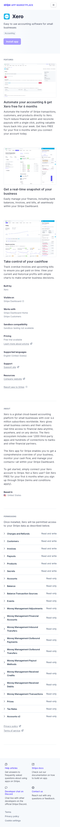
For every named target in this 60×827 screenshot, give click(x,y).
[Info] (23, 301)
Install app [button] (12, 41)
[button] (30, 533)
